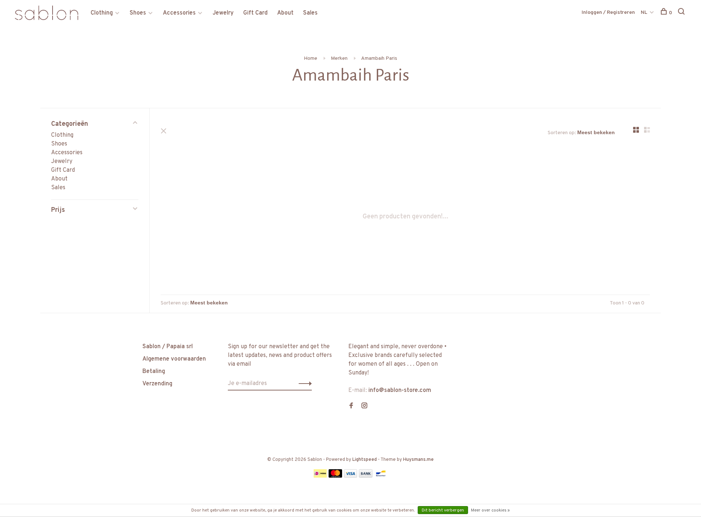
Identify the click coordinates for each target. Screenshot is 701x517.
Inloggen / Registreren (608, 12)
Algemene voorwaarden (174, 359)
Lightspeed (364, 460)
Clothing (102, 13)
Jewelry (223, 13)
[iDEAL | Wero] (320, 476)
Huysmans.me (418, 460)
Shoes (138, 13)
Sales (310, 13)
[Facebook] (351, 406)
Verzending (157, 384)
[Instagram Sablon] (364, 406)
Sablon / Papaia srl (167, 346)
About (285, 13)
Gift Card (255, 13)
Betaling (153, 371)
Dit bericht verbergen (443, 510)
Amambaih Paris (379, 58)
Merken (339, 58)
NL (644, 12)
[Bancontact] (380, 476)
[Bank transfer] (365, 476)
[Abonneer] (303, 384)
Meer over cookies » (490, 510)
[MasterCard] (335, 476)
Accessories (179, 13)
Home (310, 58)
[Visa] (350, 476)
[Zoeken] (682, 13)
